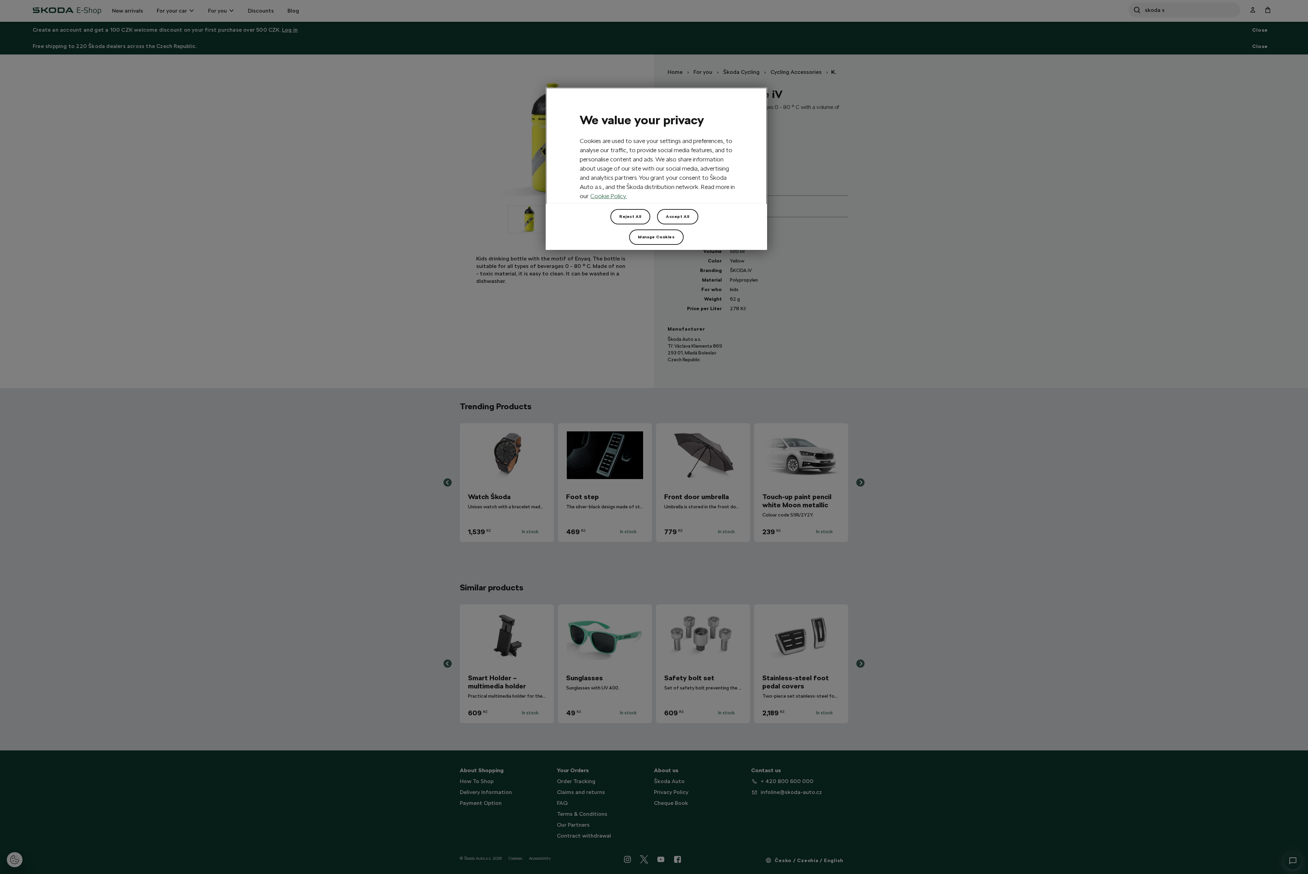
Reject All (630, 216)
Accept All (677, 216)
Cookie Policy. (608, 196)
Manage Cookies (656, 237)
